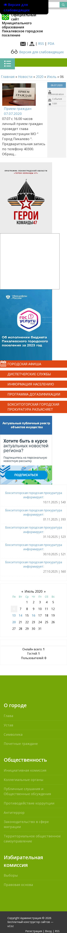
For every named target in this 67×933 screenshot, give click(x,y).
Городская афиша (24, 364)
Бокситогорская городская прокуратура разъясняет (33, 407)
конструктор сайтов (37, 922)
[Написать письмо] (23, 43)
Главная (8, 76)
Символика (13, 734)
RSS (41, 43)
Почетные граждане (21, 743)
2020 (39, 76)
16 (33, 615)
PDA (51, 43)
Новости (25, 76)
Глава (8, 715)
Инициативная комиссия (25, 770)
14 (20, 615)
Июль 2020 (33, 591)
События (57, 99)
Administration (56, 94)
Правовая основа (18, 884)
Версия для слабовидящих (41, 52)
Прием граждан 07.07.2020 (17, 111)
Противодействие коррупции (29, 803)
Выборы (11, 875)
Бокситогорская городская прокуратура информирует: (33, 495)
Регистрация (33, 931)
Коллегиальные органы (23, 779)
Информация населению (30, 384)
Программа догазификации (33, 394)
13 (14, 615)
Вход (48, 931)
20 (14, 622)
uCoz (10, 926)
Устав (8, 725)
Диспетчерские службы (29, 374)
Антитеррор (14, 812)
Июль (51, 76)
